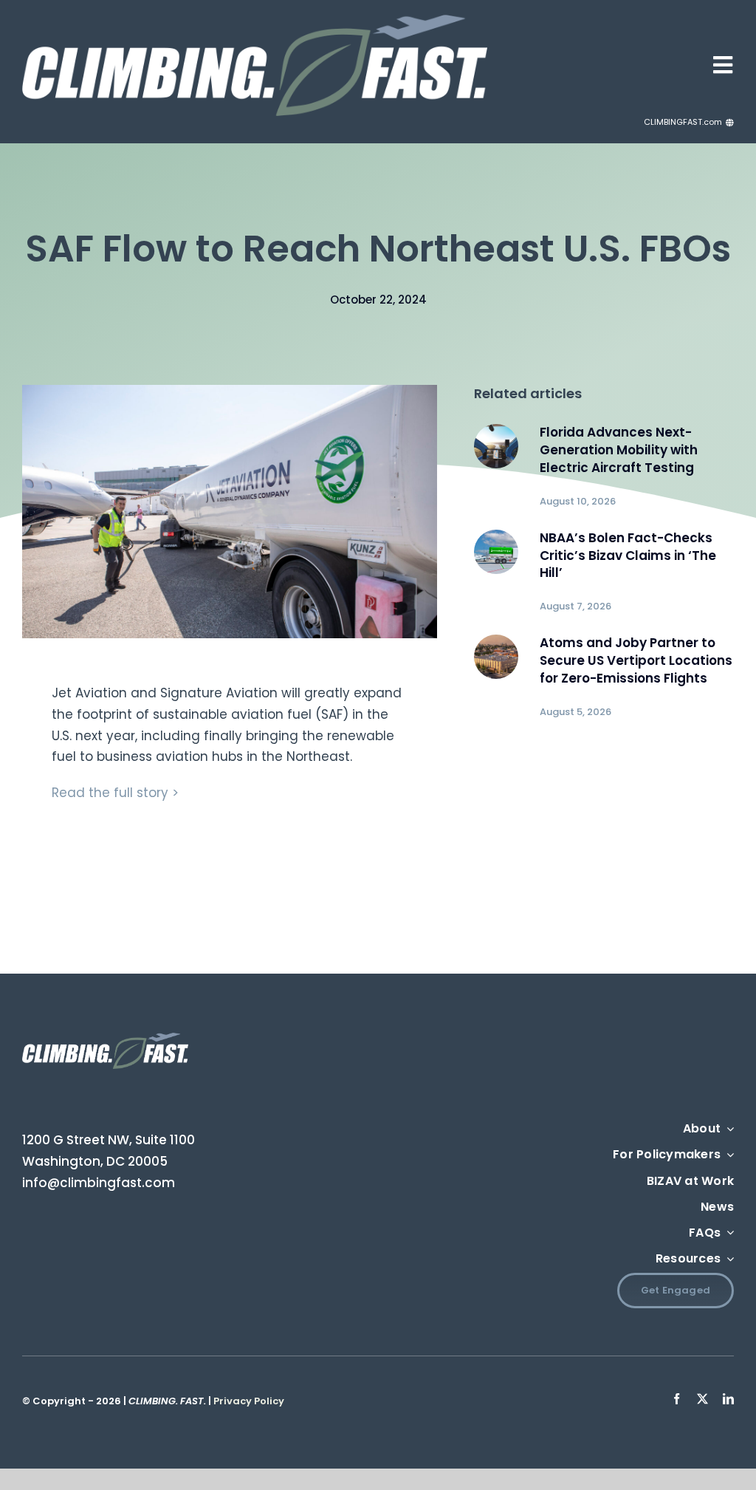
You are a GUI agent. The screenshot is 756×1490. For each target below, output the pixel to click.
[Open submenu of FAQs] (727, 1233)
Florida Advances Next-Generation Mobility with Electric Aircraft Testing (619, 449)
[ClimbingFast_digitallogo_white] (254, 21)
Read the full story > (115, 793)
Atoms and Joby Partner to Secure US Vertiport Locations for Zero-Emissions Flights (636, 660)
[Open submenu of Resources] (727, 1259)
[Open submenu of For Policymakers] (727, 1155)
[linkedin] (728, 1398)
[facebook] (676, 1398)
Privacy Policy (248, 1401)
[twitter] (702, 1398)
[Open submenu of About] (727, 1129)
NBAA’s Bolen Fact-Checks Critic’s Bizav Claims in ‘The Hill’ (628, 555)
